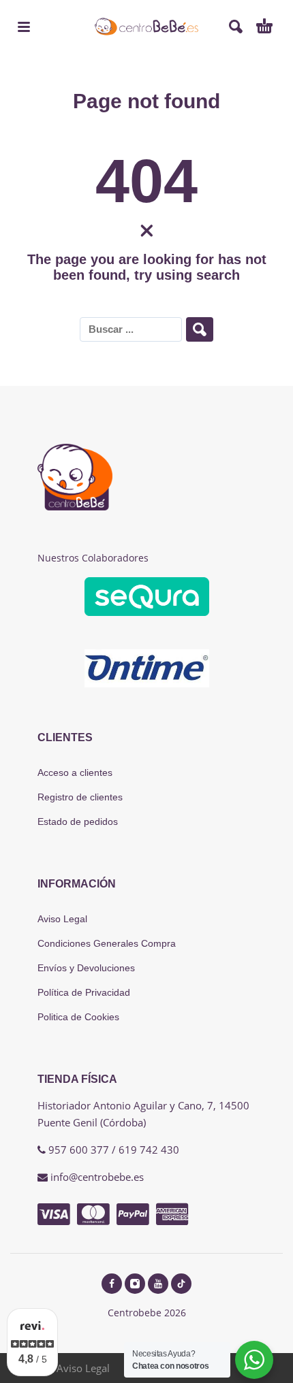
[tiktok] (181, 1283)
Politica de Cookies (78, 1016)
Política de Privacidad (83, 992)
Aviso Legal (62, 918)
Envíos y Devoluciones (86, 967)
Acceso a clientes (74, 772)
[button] (24, 27)
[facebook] (112, 1283)
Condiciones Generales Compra (106, 943)
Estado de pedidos (77, 821)
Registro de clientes (80, 797)
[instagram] (135, 1283)
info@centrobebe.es (97, 1177)
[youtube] (158, 1283)
